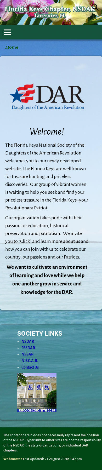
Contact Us (30, 367)
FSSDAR (28, 348)
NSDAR (27, 341)
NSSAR (27, 354)
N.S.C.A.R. (29, 361)
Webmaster (12, 459)
